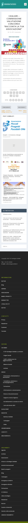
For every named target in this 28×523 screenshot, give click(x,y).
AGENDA (3, 288)
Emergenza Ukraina (6, 484)
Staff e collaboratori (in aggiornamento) (9, 359)
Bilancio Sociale (8, 364)
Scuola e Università (6, 507)
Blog (2, 285)
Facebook (4, 327)
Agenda (3, 450)
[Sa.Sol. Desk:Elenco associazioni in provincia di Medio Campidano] (14, 145)
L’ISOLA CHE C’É (5, 304)
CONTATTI (4, 432)
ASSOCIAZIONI (5, 292)
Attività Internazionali (7, 465)
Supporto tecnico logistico (11, 397)
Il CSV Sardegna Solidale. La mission (13, 351)
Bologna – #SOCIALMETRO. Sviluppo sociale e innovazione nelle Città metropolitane (13, 199)
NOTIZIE (3, 281)
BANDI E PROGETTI (6, 296)
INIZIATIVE (4, 413)
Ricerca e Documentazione (11, 394)
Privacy (3, 319)
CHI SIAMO (4, 347)
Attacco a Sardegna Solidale (9, 461)
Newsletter (4, 323)
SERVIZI (3, 372)
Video (5, 424)
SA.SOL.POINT (5, 409)
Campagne (6, 420)
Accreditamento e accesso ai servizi (13, 401)
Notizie (3, 503)
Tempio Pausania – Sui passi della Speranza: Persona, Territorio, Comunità (13, 176)
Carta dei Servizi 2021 (9, 405)
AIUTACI (3, 307)
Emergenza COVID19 (6, 480)
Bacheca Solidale (8, 416)
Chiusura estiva (7, 214)
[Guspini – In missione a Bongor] (14, 126)
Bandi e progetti (5, 469)
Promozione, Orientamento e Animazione (11, 376)
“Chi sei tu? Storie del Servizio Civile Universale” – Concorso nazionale (12, 218)
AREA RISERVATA (5, 436)
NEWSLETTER (5, 300)
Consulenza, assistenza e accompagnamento (10, 381)
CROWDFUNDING (5, 428)
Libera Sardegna (5, 496)
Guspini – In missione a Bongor (12, 135)
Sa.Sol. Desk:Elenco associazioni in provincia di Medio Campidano (13, 155)
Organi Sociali (7, 355)
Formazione (7, 386)
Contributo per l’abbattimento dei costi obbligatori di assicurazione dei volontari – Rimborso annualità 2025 (14, 231)
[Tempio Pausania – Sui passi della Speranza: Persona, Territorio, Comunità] (14, 166)
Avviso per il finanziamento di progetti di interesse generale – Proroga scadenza (13, 224)
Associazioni (4, 457)
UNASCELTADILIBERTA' (7, 515)
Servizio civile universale (7, 511)
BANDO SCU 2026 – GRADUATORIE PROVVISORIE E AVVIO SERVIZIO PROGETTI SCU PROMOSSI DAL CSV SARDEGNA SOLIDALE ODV (12, 238)
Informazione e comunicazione (12, 390)
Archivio (6, 368)
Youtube (3, 331)
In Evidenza (4, 492)
